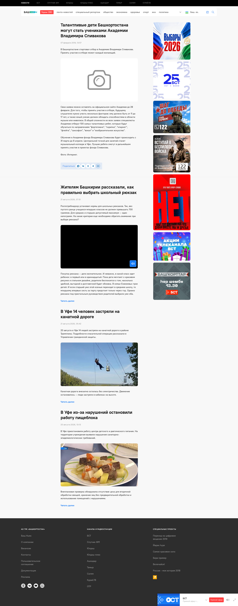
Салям (132, 3)
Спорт (146, 12)
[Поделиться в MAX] (78, 166)
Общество (108, 12)
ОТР (89, 586)
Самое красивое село (164, 551)
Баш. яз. (194, 12)
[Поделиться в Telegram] (93, 166)
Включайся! (159, 564)
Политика (163, 12)
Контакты (26, 554)
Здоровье (135, 12)
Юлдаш (69, 3)
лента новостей (65, 12)
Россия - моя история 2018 (166, 570)
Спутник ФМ (53, 3)
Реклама (25, 577)
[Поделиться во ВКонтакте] (83, 166)
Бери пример (159, 558)
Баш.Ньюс (26, 535)
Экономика (121, 12)
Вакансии (26, 548)
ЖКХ (154, 12)
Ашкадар (104, 3)
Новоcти (25, 3)
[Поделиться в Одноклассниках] (88, 166)
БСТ (38, 3)
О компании (27, 542)
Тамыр (119, 3)
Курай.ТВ (147, 3)
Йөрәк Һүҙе (159, 545)
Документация (28, 570)
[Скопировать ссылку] (98, 166)
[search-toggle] (213, 12)
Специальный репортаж (88, 12)
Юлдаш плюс (86, 3)
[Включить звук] (133, 263)
